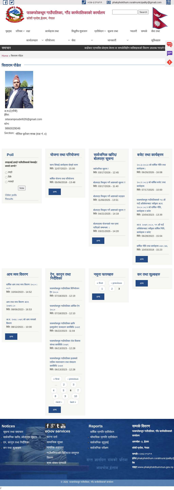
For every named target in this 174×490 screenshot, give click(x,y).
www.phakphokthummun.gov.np (155, 467)
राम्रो (10, 172)
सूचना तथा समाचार (13, 431)
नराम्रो (11, 181)
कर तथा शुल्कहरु (12, 447)
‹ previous (73, 378)
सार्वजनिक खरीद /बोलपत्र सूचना (20, 437)
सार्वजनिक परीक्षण (99, 447)
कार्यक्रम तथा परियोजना (52, 36)
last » (73, 402)
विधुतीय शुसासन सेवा (79, 36)
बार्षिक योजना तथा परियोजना (62, 178)
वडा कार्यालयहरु (32, 36)
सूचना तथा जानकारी (113, 36)
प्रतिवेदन (98, 31)
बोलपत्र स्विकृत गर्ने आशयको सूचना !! (109, 182)
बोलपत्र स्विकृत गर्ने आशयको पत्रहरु (109, 196)
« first (56, 378)
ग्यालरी (133, 31)
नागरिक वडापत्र (55, 447)
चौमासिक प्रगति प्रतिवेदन (103, 437)
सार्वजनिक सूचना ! (101, 168)
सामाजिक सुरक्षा (55, 442)
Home (5, 55)
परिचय (19, 31)
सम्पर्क (144, 31)
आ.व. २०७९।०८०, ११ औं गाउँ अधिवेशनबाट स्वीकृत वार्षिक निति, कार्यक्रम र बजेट (151, 228)
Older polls (11, 194)
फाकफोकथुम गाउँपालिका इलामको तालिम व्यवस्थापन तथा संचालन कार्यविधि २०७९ (63, 362)
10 (75, 396)
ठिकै (9, 176)
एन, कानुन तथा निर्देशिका (16, 442)
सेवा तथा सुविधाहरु (155, 36)
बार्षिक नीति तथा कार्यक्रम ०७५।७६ (152, 246)
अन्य (55, 191)
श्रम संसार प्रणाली (56, 463)
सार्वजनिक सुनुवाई (99, 442)
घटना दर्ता (52, 437)
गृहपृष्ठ (8, 31)
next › (59, 402)
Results (9, 198)
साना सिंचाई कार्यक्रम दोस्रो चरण (64, 164)
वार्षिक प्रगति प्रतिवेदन (102, 431)
